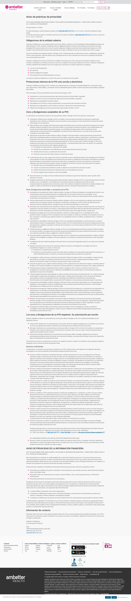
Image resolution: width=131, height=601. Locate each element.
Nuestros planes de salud (40, 9)
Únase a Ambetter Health (55, 9)
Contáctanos (7, 547)
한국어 (27, 547)
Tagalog (38, 549)
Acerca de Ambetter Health (11, 545)
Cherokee (49, 551)
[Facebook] (106, 546)
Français (49, 549)
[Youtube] (110, 546)
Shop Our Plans (103, 8)
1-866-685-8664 (104, 593)
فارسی (59, 551)
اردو (37, 551)
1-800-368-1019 (51, 432)
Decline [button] (108, 597)
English (27, 545)
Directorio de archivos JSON (70, 574)
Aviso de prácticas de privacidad (67, 572)
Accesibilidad (93, 574)
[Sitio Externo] (78, 562)
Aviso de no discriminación (100, 572)
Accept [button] (114, 597)
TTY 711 (71, 31)
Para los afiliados (69, 8)
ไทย (26, 551)
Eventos (6, 551)
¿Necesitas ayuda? (56, 2)
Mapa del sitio (84, 574)
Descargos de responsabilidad (53, 574)
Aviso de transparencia (115, 572)
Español (38, 545)
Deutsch (38, 547)
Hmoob (27, 549)
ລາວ (59, 549)
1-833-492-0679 (63, 31)
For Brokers (91, 8)
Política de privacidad (50, 572)
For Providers (81, 8)
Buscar (101, 2)
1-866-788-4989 (65, 432)
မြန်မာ (59, 547)
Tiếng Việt (49, 545)
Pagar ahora (46, 2)
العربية (48, 547)
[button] (122, 597)
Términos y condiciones (84, 572)
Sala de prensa (8, 549)
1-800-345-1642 (71, 593)
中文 (59, 545)
